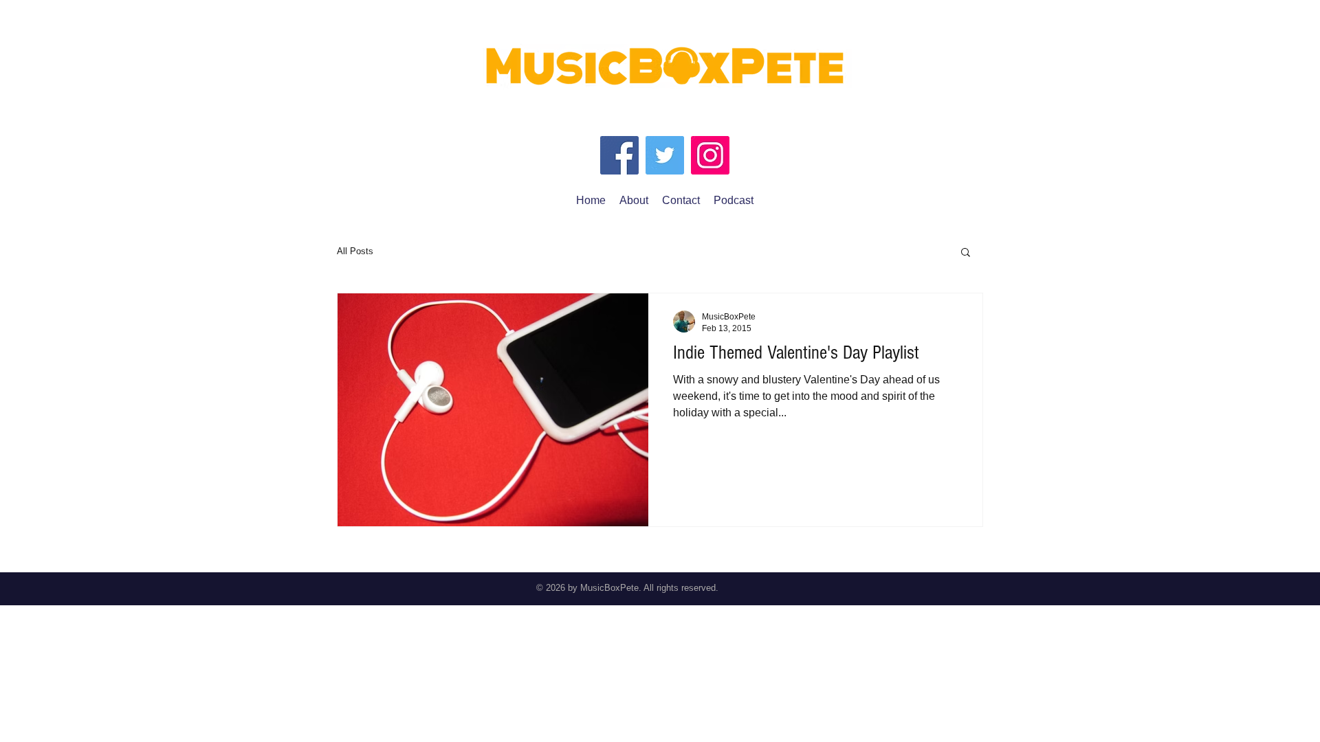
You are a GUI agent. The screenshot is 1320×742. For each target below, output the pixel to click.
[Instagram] (710, 155)
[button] (965, 253)
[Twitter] (665, 155)
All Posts (355, 251)
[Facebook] (619, 155)
